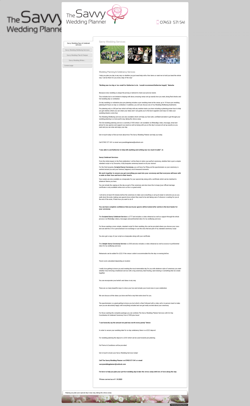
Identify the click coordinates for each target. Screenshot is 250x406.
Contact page (68, 65)
